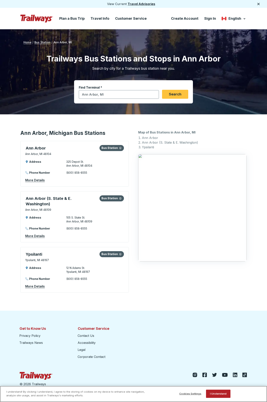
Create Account (184, 18)
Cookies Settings (190, 393)
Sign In (210, 18)
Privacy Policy (29, 336)
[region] (133, 394)
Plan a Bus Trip (72, 18)
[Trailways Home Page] (36, 18)
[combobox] (119, 94)
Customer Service (131, 18)
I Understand (218, 393)
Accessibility (87, 343)
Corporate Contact (91, 357)
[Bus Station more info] (120, 148)
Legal (81, 350)
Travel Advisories (141, 4)
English (234, 19)
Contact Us (86, 336)
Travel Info (99, 18)
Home (27, 42)
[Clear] (154, 95)
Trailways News (31, 343)
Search (175, 94)
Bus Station (42, 42)
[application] (74, 164)
